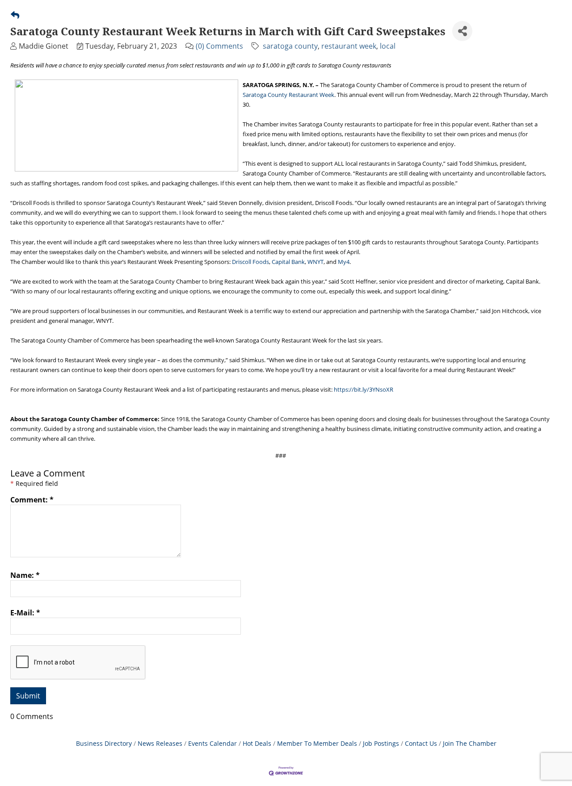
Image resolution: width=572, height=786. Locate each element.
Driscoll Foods (250, 262)
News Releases (160, 743)
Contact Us (421, 743)
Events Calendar (212, 743)
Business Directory (104, 743)
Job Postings (381, 743)
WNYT (315, 262)
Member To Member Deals (317, 743)
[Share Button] (462, 31)
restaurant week (348, 46)
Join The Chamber (469, 743)
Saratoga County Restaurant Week (288, 95)
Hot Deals (257, 743)
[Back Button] (15, 15)
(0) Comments (219, 46)
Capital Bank (288, 262)
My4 (343, 262)
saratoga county (290, 46)
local (387, 46)
